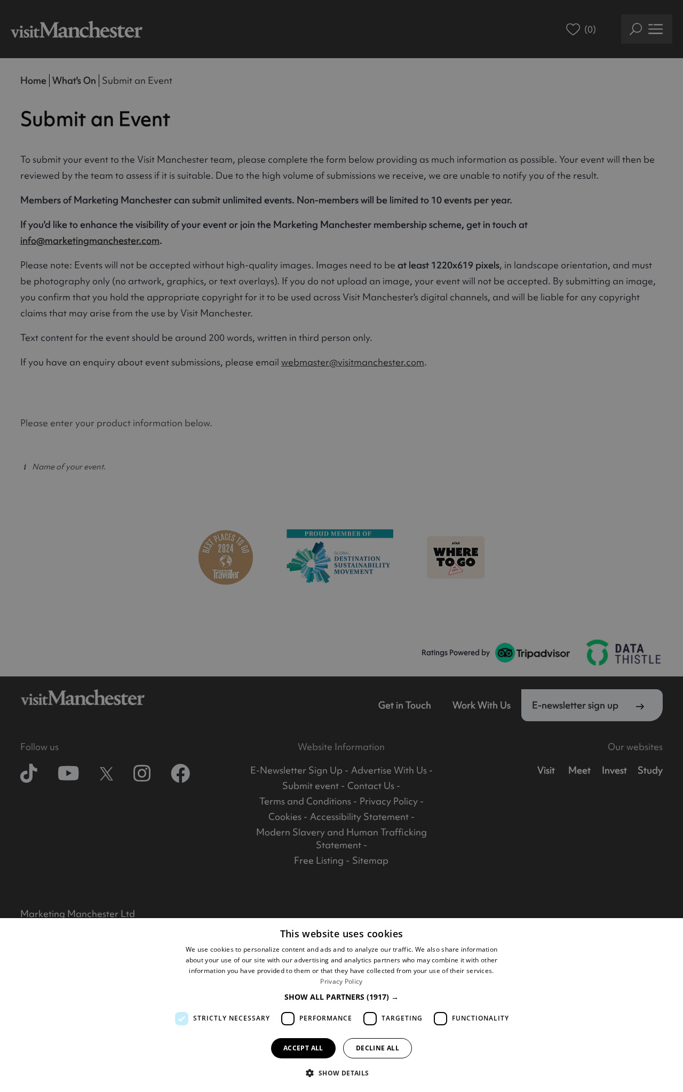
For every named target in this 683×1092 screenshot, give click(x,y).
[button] (341, 996)
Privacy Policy (341, 981)
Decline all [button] (377, 1048)
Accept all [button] (303, 1048)
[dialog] (341, 1005)
